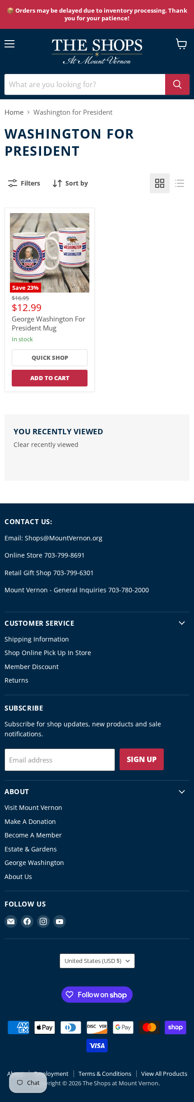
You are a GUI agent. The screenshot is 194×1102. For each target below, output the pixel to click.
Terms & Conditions (105, 1073)
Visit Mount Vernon (33, 807)
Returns (16, 680)
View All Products (164, 1073)
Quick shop (50, 357)
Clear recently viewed (46, 444)
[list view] (179, 183)
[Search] (177, 84)
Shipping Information (37, 639)
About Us (18, 876)
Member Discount (32, 666)
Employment (51, 1073)
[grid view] (160, 183)
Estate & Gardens (31, 849)
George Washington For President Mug (48, 323)
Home (14, 112)
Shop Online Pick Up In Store (48, 652)
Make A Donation (30, 821)
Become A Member (33, 835)
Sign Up (142, 759)
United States (93, 961)
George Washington (34, 862)
